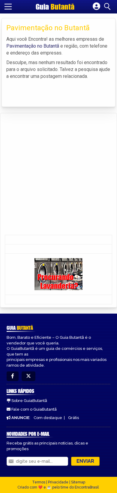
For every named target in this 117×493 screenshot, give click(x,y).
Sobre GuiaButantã (29, 400)
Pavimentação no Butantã (32, 46)
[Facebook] (13, 376)
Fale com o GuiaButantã (34, 409)
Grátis (73, 417)
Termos (38, 482)
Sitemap (78, 482)
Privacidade (58, 482)
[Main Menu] (8, 7)
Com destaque (48, 417)
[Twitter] (28, 376)
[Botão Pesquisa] (108, 6)
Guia (55, 6)
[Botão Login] (96, 6)
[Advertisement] (58, 174)
